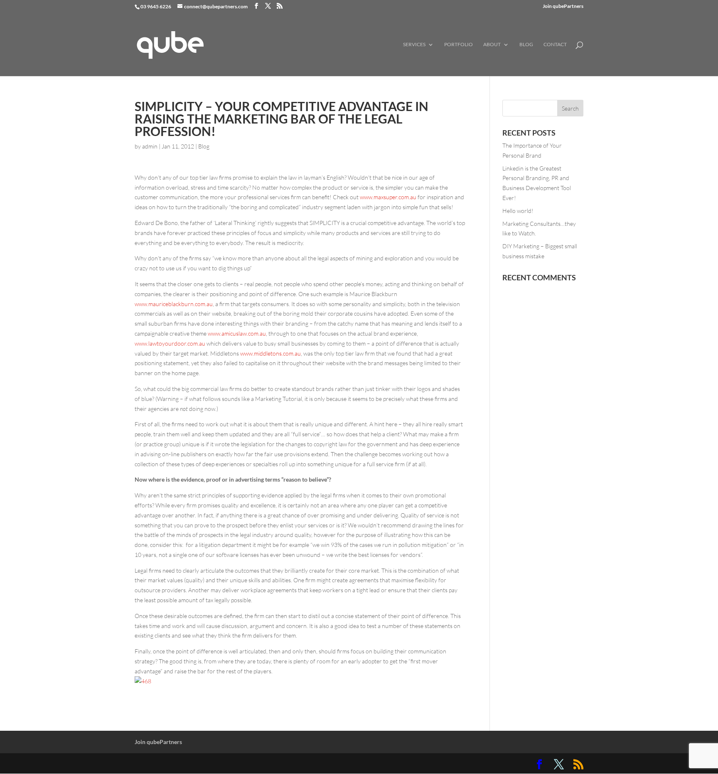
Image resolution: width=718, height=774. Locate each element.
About (492, 44)
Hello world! (518, 210)
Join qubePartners (563, 6)
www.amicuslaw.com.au (237, 333)
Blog (526, 44)
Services (414, 44)
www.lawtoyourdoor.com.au (170, 343)
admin (149, 146)
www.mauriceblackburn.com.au (174, 303)
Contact (555, 44)
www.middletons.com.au (270, 353)
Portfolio (458, 44)
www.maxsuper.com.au (388, 196)
